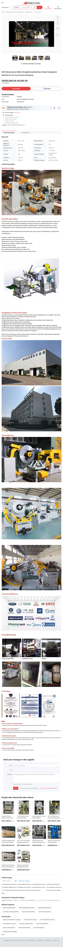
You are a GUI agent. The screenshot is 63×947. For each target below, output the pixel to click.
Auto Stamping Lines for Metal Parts (24, 890)
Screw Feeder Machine (42, 923)
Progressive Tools (36, 890)
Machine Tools (28, 12)
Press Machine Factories (30, 919)
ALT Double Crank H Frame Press (39, 887)
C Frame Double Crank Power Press (24, 884)
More (3, 934)
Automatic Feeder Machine (26, 923)
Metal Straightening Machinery (27, 907)
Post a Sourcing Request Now (48, 788)
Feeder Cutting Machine (9, 927)
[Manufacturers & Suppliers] (31, 2)
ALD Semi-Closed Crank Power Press (53, 884)
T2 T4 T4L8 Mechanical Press (9, 890)
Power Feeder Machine (24, 927)
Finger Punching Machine (28, 911)
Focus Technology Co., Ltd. (21, 940)
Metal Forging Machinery (9, 907)
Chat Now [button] (48, 88)
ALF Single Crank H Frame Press (24, 887)
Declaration (48, 940)
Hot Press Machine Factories (47, 919)
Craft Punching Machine (44, 911)
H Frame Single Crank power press (39, 884)
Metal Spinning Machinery (44, 907)
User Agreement (40, 940)
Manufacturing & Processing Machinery (15, 12)
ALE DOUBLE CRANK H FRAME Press (9, 887)
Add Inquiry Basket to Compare (32, 63)
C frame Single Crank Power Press (9, 884)
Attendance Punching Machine (11, 911)
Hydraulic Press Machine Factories (12, 919)
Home (3, 12)
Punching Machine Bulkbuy (10, 931)
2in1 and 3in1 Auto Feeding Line (53, 890)
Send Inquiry (16, 88)
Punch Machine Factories (9, 923)
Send (15, 788)
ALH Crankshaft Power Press (53, 887)
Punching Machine (38, 12)
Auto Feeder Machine (38, 927)
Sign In (4, 125)
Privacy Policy (56, 940)
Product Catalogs (24, 881)
